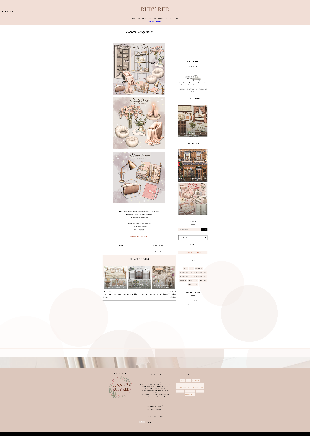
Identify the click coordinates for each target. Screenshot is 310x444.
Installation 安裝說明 (193, 252)
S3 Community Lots (186, 272)
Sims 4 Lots (151, 18)
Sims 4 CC (161, 18)
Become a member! (155, 21)
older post (170, 291)
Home (133, 18)
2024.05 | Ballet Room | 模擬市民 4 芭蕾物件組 (158, 296)
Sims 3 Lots (141, 18)
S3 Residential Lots (200, 272)
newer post (107, 291)
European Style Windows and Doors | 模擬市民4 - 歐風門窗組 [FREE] (193, 179)
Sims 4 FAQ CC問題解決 (155, 409)
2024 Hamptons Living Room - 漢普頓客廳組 (120, 296)
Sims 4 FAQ (203, 280)
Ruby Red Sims (138, 434)
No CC (191, 268)
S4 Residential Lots (200, 276)
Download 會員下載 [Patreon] (139, 236)
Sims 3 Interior (193, 280)
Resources (198, 268)
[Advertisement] (192, 41)
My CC (120, 251)
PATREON (168, 18)
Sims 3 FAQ (183, 280)
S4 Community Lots (186, 276)
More (175, 18)
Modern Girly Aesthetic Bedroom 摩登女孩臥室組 (193, 212)
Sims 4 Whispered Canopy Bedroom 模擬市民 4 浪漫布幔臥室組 (193, 134)
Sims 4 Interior (193, 284)
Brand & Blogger (163, 434)
